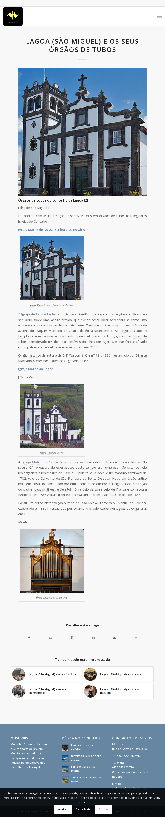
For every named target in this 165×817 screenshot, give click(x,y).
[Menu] (159, 16)
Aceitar (63, 809)
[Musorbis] (13, 16)
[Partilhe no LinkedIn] (93, 638)
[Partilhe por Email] (114, 638)
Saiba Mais (83, 809)
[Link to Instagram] (136, 638)
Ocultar (103, 809)
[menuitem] (159, 16)
